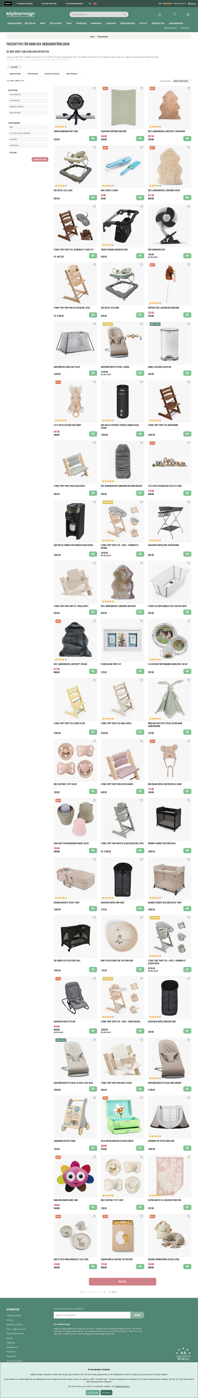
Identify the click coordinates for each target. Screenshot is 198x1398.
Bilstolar (30, 23)
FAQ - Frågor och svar (16, 1329)
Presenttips (158, 23)
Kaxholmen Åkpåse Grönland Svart (162, 1021)
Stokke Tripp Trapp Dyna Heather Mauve (117, 784)
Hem (92, 36)
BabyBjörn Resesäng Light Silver (67, 367)
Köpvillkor (11, 1351)
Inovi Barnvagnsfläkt (156, 249)
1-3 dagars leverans (24, 4)
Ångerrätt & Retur (15, 1361)
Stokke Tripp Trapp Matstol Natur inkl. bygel (72, 307)
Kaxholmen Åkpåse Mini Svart (112, 902)
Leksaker (111, 23)
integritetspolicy (122, 1386)
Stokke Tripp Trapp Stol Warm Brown (163, 425)
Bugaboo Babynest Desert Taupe (66, 902)
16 (110, 1292)
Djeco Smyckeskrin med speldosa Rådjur (117, 1141)
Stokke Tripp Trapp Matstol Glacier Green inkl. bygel (122, 843)
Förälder (81, 23)
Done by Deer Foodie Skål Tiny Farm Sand (117, 960)
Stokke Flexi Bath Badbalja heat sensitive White (167, 606)
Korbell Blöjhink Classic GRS (159, 367)
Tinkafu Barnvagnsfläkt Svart (66, 131)
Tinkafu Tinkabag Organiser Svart (114, 249)
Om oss (10, 1320)
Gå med (137, 1315)
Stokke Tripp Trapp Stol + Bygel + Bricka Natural (120, 1021)
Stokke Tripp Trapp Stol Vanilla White (116, 723)
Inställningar (92, 1392)
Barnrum (96, 23)
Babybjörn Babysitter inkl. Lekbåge (115, 367)
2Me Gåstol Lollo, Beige (63, 190)
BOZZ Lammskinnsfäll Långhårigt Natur (164, 190)
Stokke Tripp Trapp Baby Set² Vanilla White (71, 606)
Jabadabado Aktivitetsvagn (64, 1141)
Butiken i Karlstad (15, 1324)
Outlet (143, 23)
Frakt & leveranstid (15, 1333)
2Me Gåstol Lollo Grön (110, 307)
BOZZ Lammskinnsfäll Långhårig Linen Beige (118, 606)
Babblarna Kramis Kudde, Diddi (66, 1200)
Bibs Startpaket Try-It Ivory (112, 1200)
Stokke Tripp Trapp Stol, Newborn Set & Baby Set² (74, 249)
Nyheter (185, 28)
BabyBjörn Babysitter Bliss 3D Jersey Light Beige (73, 1083)
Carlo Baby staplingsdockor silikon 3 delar (71, 843)
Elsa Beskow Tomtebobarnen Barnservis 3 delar (167, 664)
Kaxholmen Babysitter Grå (64, 1021)
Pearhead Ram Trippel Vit (111, 664)
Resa (69, 23)
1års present (72, 74)
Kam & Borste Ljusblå (109, 190)
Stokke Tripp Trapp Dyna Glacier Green (69, 486)
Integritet (11, 1342)
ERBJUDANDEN (127, 23)
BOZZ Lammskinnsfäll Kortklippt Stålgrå (70, 664)
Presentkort (170, 28)
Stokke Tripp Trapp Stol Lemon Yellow (69, 723)
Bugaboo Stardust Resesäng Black (162, 843)
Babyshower (15, 74)
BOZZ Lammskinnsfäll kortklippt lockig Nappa (166, 131)
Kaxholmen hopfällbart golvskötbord (163, 545)
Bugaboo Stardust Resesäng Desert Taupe (165, 902)
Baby (42, 23)
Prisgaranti (11, 1356)
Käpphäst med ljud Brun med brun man (163, 307)
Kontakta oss (12, 1347)
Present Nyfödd (52, 74)
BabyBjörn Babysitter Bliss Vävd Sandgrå (164, 1083)
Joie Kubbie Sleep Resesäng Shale (67, 960)
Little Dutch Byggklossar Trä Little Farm (165, 486)
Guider (10, 1338)
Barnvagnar (15, 23)
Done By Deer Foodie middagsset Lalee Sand (71, 1259)
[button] (178, 3)
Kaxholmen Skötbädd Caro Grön (113, 131)
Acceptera (106, 1392)
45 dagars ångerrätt (74, 4)
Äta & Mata (56, 23)
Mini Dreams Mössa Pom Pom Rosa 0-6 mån (164, 784)
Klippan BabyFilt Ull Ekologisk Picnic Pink (164, 1200)
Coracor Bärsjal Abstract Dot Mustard (117, 1259)
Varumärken (176, 23)
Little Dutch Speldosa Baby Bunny (67, 425)
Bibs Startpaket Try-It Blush (65, 784)
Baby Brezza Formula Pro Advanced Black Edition (73, 545)
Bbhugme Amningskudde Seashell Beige (163, 1259)
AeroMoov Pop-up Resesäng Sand (161, 1141)
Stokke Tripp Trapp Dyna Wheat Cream (116, 1083)
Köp (93, 255)
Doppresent (32, 74)
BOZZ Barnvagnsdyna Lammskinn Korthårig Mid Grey (122, 486)
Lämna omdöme (14, 1315)
